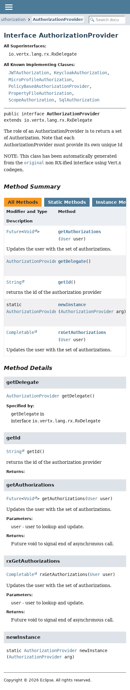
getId (64, 282)
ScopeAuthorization (31, 99)
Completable (20, 332)
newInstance (72, 304)
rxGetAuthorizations (82, 332)
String (13, 282)
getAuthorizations (79, 231)
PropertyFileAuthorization (40, 93)
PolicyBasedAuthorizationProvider (49, 86)
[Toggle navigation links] (8, 7)
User (66, 238)
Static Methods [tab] (67, 202)
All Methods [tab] (23, 202)
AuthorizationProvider (58, 19)
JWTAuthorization (29, 72)
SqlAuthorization (79, 99)
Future (13, 231)
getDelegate (72, 261)
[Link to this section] (65, 186)
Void (29, 231)
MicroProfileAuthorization (40, 79)
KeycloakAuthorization (80, 72)
